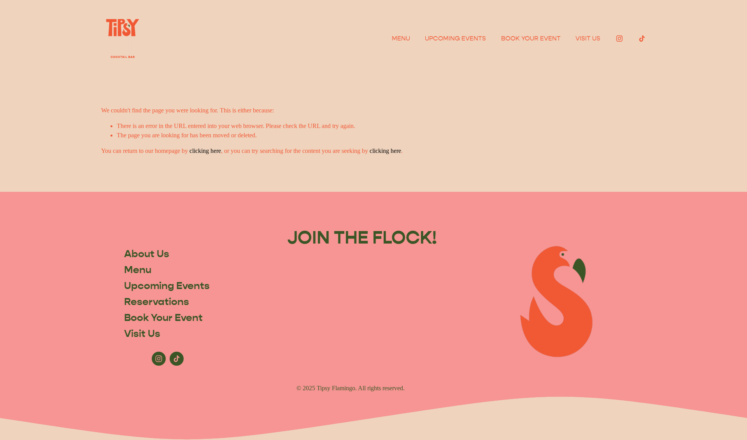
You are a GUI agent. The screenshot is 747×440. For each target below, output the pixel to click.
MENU (401, 38)
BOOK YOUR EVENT (531, 38)
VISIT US (587, 38)
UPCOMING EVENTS (455, 38)
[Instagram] (619, 38)
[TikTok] (642, 38)
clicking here (205, 150)
